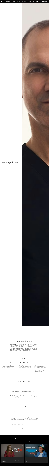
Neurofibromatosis (8, 1)
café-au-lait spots (10, 364)
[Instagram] (36, 1)
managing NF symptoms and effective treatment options (28, 428)
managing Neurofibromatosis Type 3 (41, 370)
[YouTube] (37, 1)
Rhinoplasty (18, 1)
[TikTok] (38, 1)
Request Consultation (44, 1)
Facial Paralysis (13, 1)
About (33, 1)
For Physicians (29, 1)
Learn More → (19, 370)
